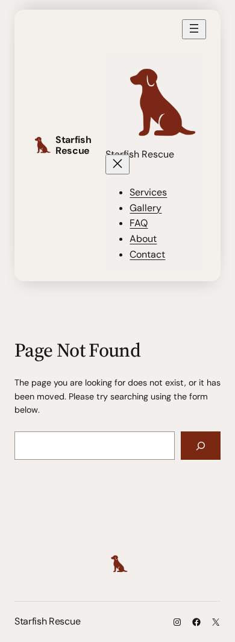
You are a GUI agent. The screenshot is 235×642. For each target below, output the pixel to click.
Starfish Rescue (73, 145)
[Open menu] (194, 29)
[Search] (201, 445)
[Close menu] (117, 164)
